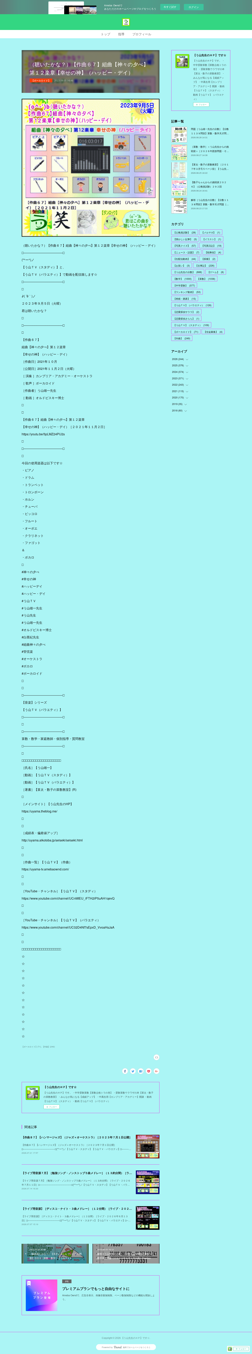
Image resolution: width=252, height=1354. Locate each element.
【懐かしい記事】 (185, 239)
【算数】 (206, 278)
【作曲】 (181, 338)
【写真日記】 (211, 245)
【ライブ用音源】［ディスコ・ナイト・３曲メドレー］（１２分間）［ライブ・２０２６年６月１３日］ (86, 1208)
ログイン (194, 7)
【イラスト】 (211, 239)
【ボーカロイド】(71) (31, 1046)
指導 (121, 34)
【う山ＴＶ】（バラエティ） (192, 305)
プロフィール (141, 34)
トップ (105, 34)
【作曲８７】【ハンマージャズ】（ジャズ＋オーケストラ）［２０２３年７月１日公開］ (77, 1137)
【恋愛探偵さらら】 (186, 318)
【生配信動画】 (184, 258)
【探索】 (208, 258)
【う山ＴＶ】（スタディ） (191, 325)
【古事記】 (204, 265)
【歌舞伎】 (213, 252)
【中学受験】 (184, 285)
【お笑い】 (181, 265)
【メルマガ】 (210, 232)
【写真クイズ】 (184, 245)
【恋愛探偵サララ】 (186, 311)
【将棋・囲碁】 (184, 298)
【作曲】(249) (48, 1046)
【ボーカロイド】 (41, 80)
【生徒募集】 (213, 331)
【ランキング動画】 (187, 292)
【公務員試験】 (184, 232)
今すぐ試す (170, 7)
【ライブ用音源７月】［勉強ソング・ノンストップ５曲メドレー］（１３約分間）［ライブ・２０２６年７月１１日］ (95, 1173)
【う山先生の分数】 (187, 272)
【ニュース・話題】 (186, 252)
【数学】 (182, 278)
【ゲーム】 (216, 272)
